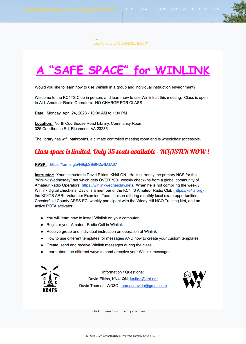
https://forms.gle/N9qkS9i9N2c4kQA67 (119, 43)
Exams (161, 9)
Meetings (200, 9)
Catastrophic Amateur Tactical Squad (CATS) (68, 9)
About (131, 9)
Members (179, 9)
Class (146, 9)
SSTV (216, 9)
